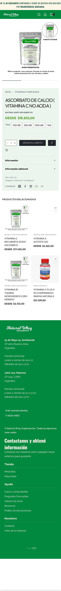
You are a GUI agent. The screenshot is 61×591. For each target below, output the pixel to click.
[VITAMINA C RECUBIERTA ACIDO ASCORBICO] (16, 218)
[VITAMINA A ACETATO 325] (45, 218)
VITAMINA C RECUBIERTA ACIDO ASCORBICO (15, 242)
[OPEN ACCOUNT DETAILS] (45, 14)
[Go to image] (11, 80)
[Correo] (36, 186)
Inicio (8, 92)
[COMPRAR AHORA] (52, 143)
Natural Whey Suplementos (15, 234)
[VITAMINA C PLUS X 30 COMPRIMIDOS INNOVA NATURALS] (45, 269)
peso (7, 125)
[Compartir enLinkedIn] (30, 186)
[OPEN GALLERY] (30, 49)
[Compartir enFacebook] (25, 186)
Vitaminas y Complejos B (27, 92)
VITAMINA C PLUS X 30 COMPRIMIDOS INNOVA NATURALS (44, 293)
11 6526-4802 (12, 415)
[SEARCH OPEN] (39, 14)
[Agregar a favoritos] (6, 150)
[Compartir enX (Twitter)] (19, 186)
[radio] (17, 125)
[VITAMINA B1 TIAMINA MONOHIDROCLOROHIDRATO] (16, 269)
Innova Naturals (40, 286)
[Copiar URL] (42, 186)
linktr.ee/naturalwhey (16, 410)
